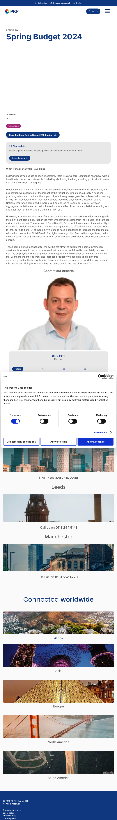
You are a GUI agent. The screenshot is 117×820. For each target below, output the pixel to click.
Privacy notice (9, 815)
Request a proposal (61, 3)
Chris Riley (58, 356)
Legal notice (8, 813)
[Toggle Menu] (107, 11)
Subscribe (42, 3)
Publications (13, 126)
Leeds (58, 487)
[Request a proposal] (51, 3)
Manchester (58, 537)
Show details (100, 432)
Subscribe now (18, 158)
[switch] (44, 421)
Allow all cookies (96, 441)
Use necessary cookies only (21, 441)
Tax (8, 118)
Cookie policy (9, 818)
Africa (58, 638)
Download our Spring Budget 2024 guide (31, 135)
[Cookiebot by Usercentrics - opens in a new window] (100, 376)
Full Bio (18, 369)
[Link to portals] (74, 3)
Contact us (93, 11)
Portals (79, 3)
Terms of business (12, 810)
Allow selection (58, 441)
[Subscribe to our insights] (35, 3)
